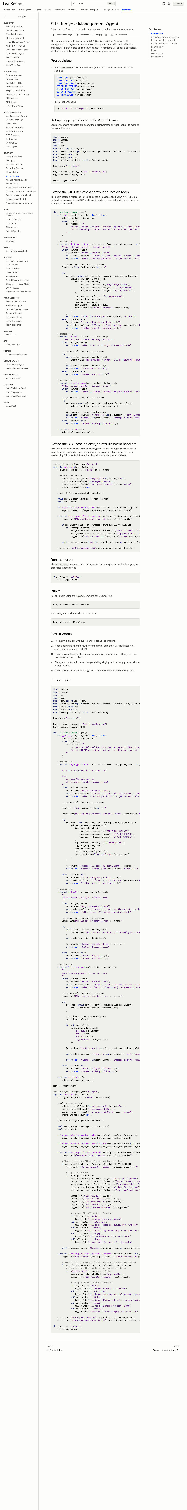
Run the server (157, 47)
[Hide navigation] (36, 15)
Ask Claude (84, 35)
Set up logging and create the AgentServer (165, 37)
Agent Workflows (12, 298)
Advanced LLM (10, 71)
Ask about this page (64, 35)
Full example (157, 57)
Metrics (7, 351)
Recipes (22, 16)
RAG (5, 341)
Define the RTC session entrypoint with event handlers (165, 43)
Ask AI (179, 4)
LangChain (8, 385)
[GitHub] (163, 3)
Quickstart (9, 23)
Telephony (8, 153)
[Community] (168, 3)
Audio (6, 209)
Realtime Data (11, 237)
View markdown (120, 35)
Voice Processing (12, 112)
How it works (157, 53)
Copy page (99, 35)
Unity (6, 402)
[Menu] (90, 35)
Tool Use (8, 331)
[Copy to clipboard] (137, 77)
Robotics (8, 257)
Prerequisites (157, 34)
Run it (154, 50)
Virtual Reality (12, 375)
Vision (7, 247)
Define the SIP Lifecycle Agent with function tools (165, 40)
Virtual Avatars (12, 361)
